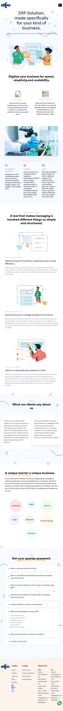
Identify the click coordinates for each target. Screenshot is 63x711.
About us (14, 676)
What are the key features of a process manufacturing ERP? (32, 586)
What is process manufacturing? (23, 568)
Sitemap (14, 682)
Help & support (27, 679)
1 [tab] (27, 457)
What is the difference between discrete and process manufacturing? (31, 577)
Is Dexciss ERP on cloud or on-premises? (26, 604)
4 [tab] (33, 457)
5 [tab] (35, 457)
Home (14, 670)
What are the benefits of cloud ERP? (24, 612)
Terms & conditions (28, 673)
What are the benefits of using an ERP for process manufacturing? (30, 596)
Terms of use (26, 670)
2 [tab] (29, 457)
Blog (13, 679)
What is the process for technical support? (27, 634)
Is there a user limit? (18, 641)
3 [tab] (31, 457)
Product (14, 673)
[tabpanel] (31, 141)
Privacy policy (26, 676)
